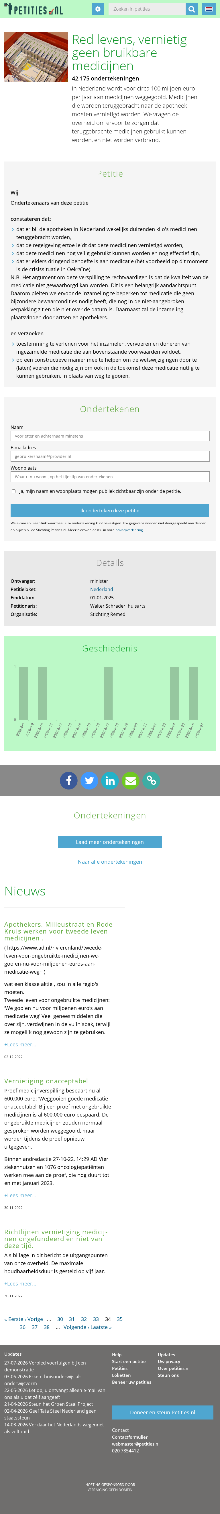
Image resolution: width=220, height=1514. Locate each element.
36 (22, 1327)
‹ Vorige (34, 1319)
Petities (119, 1368)
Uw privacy (169, 1361)
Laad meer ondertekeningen (110, 841)
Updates (166, 1354)
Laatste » (101, 1327)
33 (96, 1319)
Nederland (101, 589)
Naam (17, 427)
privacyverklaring (129, 529)
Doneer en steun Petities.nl (162, 1412)
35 (120, 1319)
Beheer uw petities (131, 1382)
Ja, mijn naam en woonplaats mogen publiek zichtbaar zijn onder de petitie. (100, 491)
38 (47, 1327)
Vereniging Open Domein (110, 1489)
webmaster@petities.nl (136, 1444)
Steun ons (168, 1375)
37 (35, 1327)
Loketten (121, 1375)
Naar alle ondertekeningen (110, 862)
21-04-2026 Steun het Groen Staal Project (48, 1404)
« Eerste (13, 1319)
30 (60, 1319)
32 (84, 1319)
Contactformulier (130, 1437)
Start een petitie (129, 1361)
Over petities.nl (174, 1368)
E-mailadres (23, 447)
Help (116, 1354)
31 (72, 1319)
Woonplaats (24, 468)
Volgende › (76, 1327)
